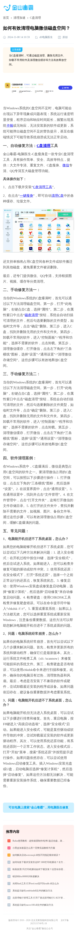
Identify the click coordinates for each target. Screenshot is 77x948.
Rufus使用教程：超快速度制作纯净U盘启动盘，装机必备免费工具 (39, 841)
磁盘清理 (31, 315)
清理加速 (19, 17)
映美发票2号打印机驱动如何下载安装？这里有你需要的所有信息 (39, 869)
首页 (6, 17)
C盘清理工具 (42, 187)
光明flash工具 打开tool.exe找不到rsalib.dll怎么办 (36, 883)
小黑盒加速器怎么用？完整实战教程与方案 (34, 848)
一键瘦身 (26, 196)
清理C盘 (57, 196)
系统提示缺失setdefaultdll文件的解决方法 (32, 890)
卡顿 (9, 125)
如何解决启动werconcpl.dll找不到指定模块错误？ (36, 855)
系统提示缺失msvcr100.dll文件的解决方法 (33, 905)
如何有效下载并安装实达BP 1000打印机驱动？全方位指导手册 (39, 862)
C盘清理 (43, 146)
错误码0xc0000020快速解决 (26, 876)
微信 (65, 165)
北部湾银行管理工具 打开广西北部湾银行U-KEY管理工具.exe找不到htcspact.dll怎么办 (39, 897)
